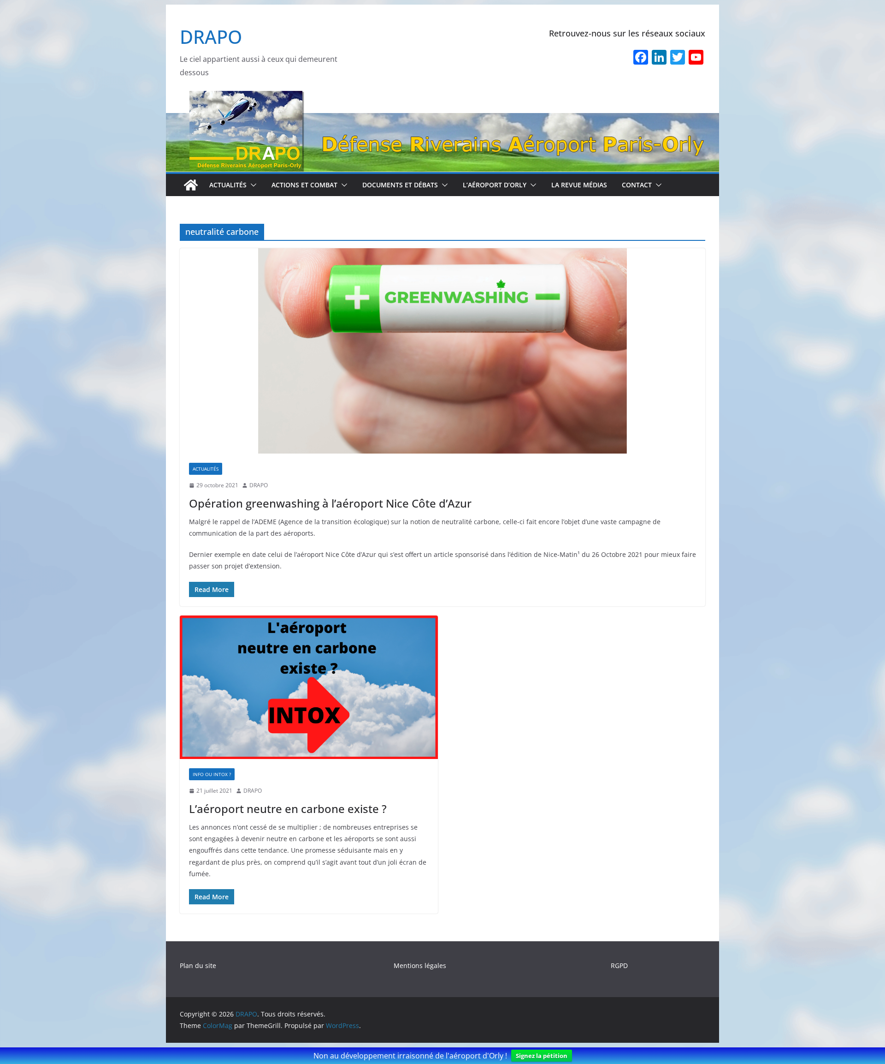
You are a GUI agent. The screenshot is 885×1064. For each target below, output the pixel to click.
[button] (252, 185)
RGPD (619, 965)
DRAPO (211, 36)
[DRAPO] (442, 97)
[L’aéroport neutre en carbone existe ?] (309, 687)
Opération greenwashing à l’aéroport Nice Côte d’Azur (330, 503)
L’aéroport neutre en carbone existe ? (288, 808)
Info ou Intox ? (212, 774)
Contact (637, 184)
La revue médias (579, 184)
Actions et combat (304, 184)
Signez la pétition (541, 1056)
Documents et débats (400, 184)
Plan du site (198, 965)
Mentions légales (420, 965)
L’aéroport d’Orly (494, 184)
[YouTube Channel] (696, 58)
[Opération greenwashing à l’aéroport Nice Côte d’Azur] (442, 351)
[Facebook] (640, 58)
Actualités (228, 184)
